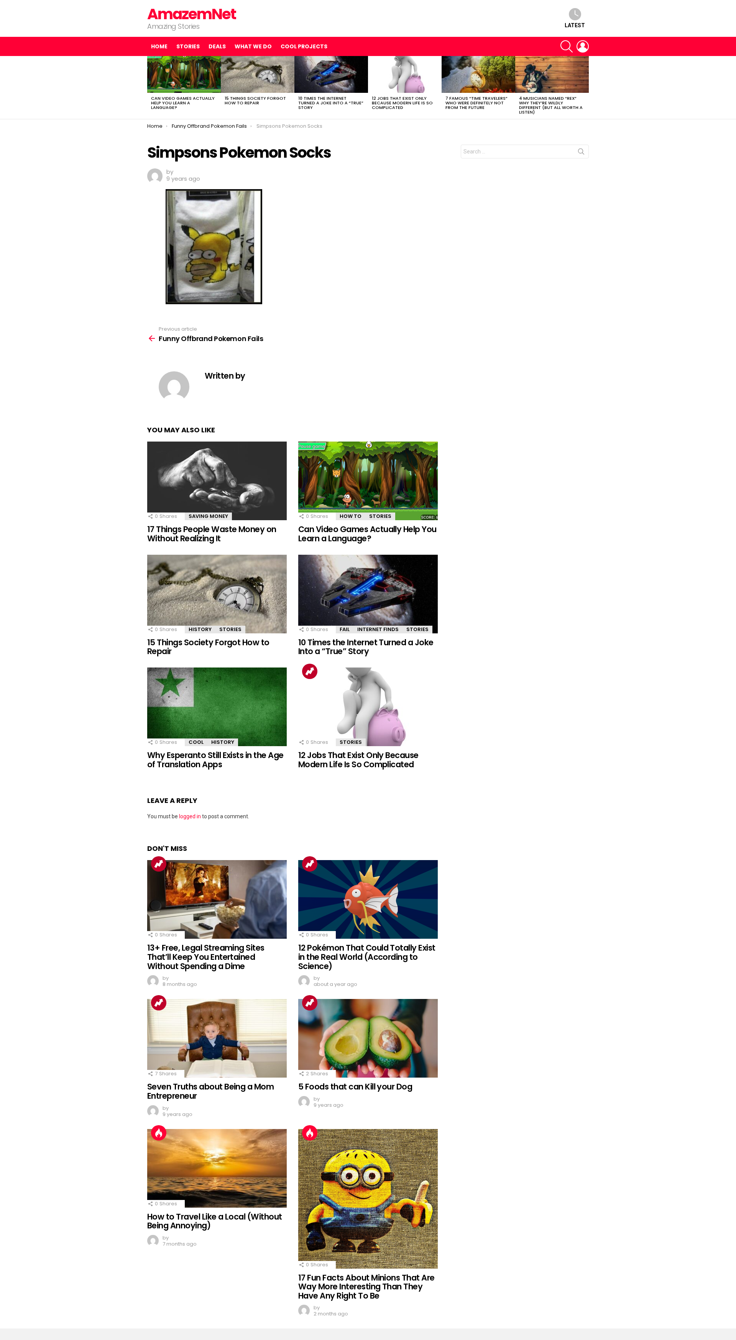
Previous (151, 87)
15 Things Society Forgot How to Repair (255, 100)
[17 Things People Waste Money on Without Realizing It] (217, 481)
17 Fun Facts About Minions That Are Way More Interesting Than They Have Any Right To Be (366, 1286)
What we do (253, 46)
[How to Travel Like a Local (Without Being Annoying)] (217, 1168)
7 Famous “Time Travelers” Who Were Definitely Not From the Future (476, 102)
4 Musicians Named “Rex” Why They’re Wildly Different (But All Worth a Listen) (551, 105)
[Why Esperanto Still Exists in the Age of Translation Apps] (217, 707)
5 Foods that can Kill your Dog (355, 1086)
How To (350, 516)
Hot (158, 1133)
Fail (345, 629)
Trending (309, 671)
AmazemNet (191, 14)
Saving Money (208, 516)
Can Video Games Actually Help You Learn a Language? (183, 102)
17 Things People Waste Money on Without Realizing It (211, 534)
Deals (217, 46)
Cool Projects (304, 46)
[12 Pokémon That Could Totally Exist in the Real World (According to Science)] (368, 899)
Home (159, 46)
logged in (190, 816)
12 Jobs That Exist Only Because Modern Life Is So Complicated (402, 102)
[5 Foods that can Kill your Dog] (368, 1038)
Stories (188, 46)
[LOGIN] (583, 46)
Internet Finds (378, 629)
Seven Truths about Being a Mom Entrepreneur (210, 1091)
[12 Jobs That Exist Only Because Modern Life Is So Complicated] (405, 74)
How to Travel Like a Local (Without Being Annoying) (214, 1221)
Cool (196, 742)
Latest (575, 25)
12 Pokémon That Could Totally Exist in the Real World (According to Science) (366, 956)
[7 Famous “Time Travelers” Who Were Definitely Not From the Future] (478, 74)
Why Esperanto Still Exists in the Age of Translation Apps (215, 760)
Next (585, 87)
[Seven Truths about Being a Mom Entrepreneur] (217, 1038)
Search (581, 153)
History (200, 629)
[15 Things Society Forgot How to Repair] (257, 74)
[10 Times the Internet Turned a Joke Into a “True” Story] (331, 74)
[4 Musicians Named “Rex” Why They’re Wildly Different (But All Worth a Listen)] (552, 74)
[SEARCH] (566, 46)
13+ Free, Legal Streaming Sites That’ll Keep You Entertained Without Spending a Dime (205, 956)
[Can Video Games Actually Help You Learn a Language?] (184, 74)
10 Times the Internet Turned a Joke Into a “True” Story (330, 102)
